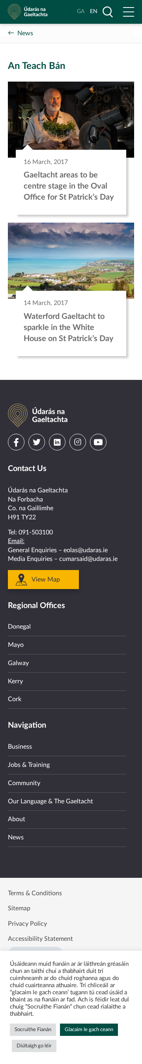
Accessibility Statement (40, 939)
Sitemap (19, 908)
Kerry (15, 681)
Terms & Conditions (35, 893)
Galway (18, 663)
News (25, 33)
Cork (14, 699)
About (16, 819)
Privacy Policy (27, 924)
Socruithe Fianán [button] (33, 1029)
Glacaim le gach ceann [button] (89, 1029)
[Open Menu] (128, 12)
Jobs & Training (29, 765)
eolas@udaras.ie (86, 550)
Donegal (19, 627)
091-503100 (36, 532)
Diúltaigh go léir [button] (34, 1046)
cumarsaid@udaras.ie (88, 559)
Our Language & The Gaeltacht (50, 801)
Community (24, 783)
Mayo (16, 645)
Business (20, 747)
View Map (46, 579)
